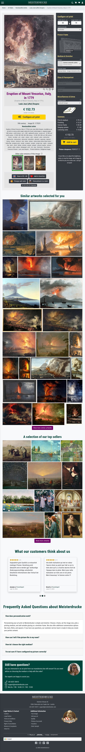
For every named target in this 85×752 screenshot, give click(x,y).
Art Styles (10, 8)
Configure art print (30, 117)
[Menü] (2, 3)
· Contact (6, 714)
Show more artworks (42, 541)
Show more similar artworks (42, 428)
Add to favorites (39, 176)
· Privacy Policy (8, 721)
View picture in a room (40, 181)
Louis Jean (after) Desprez (37, 8)
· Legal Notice (7, 716)
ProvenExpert (17, 587)
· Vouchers (34, 724)
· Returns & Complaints (10, 726)
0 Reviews (33, 185)
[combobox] (69, 29)
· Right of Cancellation (10, 724)
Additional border (62, 27)
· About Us (6, 729)
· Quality (33, 719)
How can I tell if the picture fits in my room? (22, 637)
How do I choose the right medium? (19, 644)
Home (4, 8)
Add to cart (70, 142)
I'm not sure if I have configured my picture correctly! (25, 651)
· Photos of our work (36, 721)
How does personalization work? (18, 616)
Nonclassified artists (21, 8)
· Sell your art (34, 716)
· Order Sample (35, 726)
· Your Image (34, 714)
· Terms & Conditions (9, 719)
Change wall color (19, 181)
